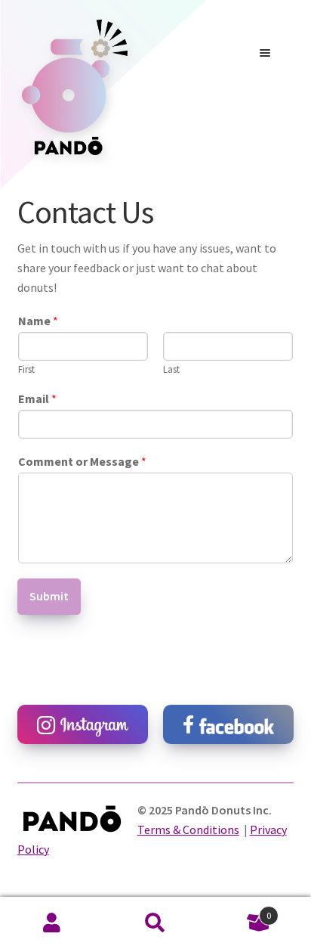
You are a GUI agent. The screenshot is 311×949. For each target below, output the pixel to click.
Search (155, 923)
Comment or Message (82, 461)
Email (37, 398)
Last (171, 370)
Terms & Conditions (188, 829)
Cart (240, 910)
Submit (49, 595)
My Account (51, 923)
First (26, 370)
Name (38, 320)
